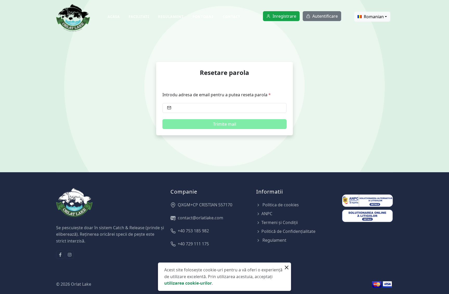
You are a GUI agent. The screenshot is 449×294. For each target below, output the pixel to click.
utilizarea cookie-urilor (188, 283)
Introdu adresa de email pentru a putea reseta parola (216, 95)
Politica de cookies (280, 205)
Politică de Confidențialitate (288, 231)
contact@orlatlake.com (200, 218)
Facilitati (139, 16)
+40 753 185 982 (193, 231)
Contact (231, 16)
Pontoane (203, 16)
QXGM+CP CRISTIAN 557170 (205, 205)
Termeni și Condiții (279, 222)
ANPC (266, 213)
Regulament (171, 16)
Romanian (374, 17)
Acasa (114, 16)
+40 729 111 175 (193, 244)
